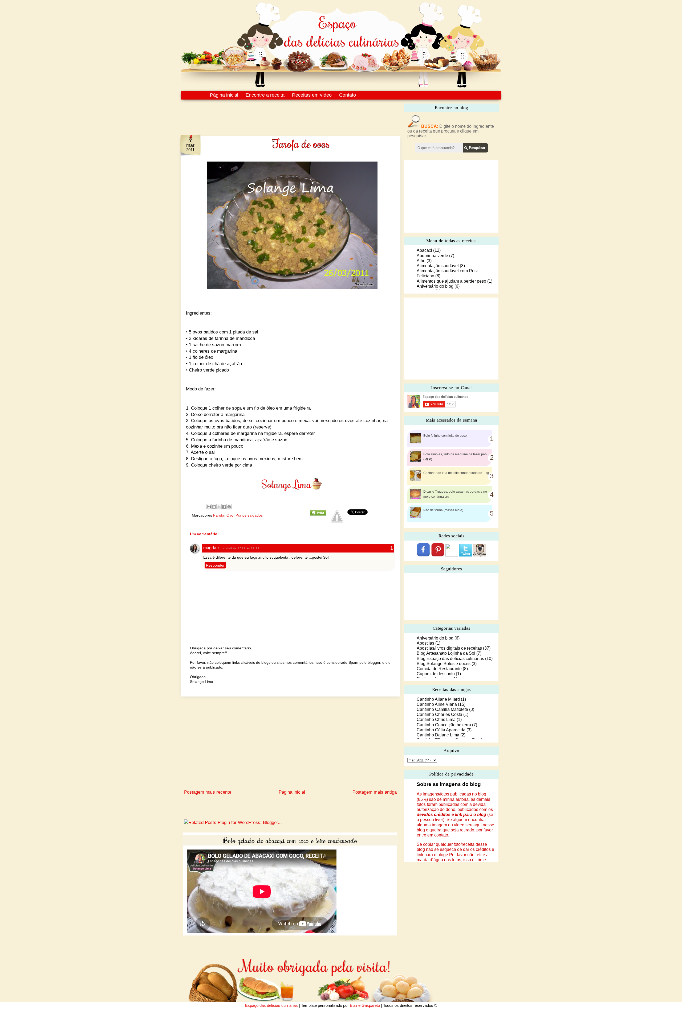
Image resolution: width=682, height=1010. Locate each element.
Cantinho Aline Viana (437, 704)
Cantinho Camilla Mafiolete (442, 709)
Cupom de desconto (436, 673)
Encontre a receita (265, 95)
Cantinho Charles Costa (439, 714)
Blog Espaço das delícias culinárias (450, 658)
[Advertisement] (279, 114)
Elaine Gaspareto (365, 1005)
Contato (347, 95)
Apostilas (425, 643)
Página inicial (224, 95)
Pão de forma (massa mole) (443, 510)
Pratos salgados (249, 515)
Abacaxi (424, 250)
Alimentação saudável (438, 265)
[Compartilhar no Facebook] (224, 506)
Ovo (229, 515)
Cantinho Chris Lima (436, 719)
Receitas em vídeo (312, 95)
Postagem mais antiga (374, 792)
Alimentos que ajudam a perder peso (451, 281)
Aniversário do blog (435, 286)
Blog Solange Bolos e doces (443, 663)
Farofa (218, 515)
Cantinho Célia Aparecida (441, 730)
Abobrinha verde (432, 255)
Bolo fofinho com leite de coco (445, 436)
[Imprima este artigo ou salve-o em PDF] (318, 514)
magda (209, 548)
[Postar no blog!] (214, 506)
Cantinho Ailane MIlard (438, 699)
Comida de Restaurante (439, 668)
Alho (421, 260)
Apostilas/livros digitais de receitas (449, 648)
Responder (215, 565)
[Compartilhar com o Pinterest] (229, 506)
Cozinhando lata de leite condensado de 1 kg (456, 473)
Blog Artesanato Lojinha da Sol (446, 653)
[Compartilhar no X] (219, 506)
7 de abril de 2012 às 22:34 (238, 548)
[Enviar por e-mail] (209, 506)
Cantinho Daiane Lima (438, 735)
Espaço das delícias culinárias (271, 1005)
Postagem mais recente (207, 792)
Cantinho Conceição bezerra (444, 725)
